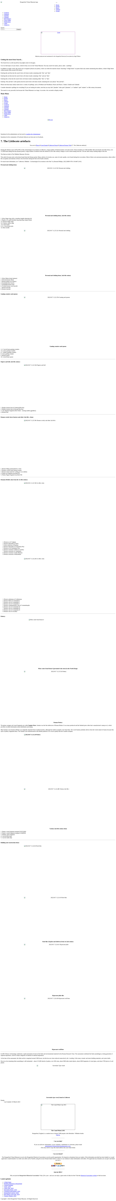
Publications (7, 22)
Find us (58, 1135)
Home (57, 5)
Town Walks (7, 20)
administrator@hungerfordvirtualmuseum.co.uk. (58, 1146)
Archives (6, 12)
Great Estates (44, 145)
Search (2, 27)
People (58, 6)
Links (5, 23)
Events (58, 11)
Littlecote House (53, 145)
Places (57, 8)
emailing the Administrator (33, 134)
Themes (58, 9)
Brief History (7, 18)
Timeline (6, 15)
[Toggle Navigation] (56, 2)
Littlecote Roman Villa (65, 145)
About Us (6, 25)
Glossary (6, 17)
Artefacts (6, 14)
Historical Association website (89, 1175)
